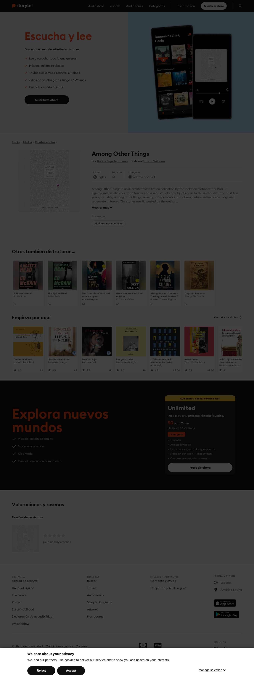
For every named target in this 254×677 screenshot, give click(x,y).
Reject (41, 670)
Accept (71, 670)
